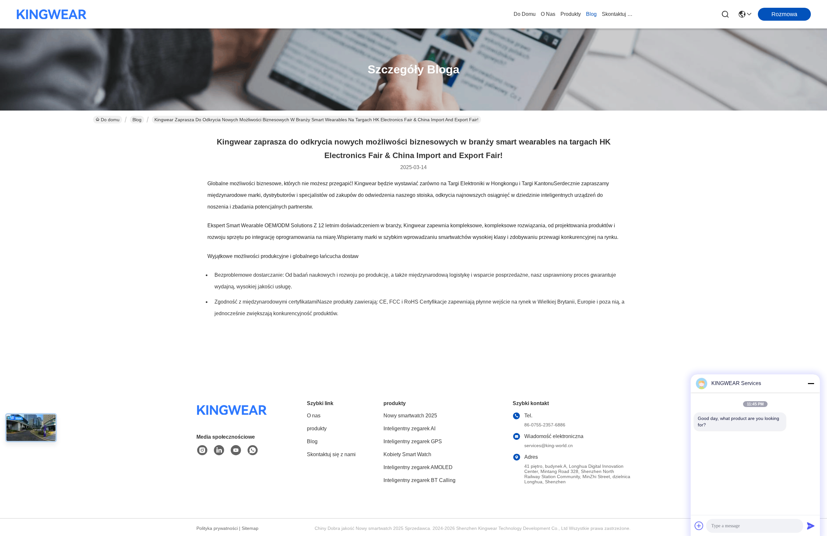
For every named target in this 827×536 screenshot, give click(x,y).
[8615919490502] (252, 450)
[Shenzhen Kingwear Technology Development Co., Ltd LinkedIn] (219, 450)
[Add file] (699, 526)
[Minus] (811, 383)
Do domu (525, 14)
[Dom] (231, 418)
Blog (591, 14)
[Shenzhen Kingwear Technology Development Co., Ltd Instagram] (202, 450)
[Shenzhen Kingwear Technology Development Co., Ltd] (51, 14)
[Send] (811, 526)
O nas (548, 14)
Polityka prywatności (217, 528)
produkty (570, 14)
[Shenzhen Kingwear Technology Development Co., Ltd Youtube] (236, 450)
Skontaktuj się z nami (617, 14)
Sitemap (250, 528)
